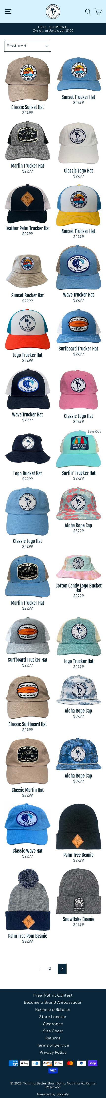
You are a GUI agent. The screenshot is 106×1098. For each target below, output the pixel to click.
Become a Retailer (53, 1010)
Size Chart (53, 1031)
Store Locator (53, 1017)
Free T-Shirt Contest (53, 995)
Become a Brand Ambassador (53, 1002)
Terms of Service (53, 1045)
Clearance (53, 1024)
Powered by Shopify (53, 1094)
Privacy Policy (53, 1052)
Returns (53, 1038)
